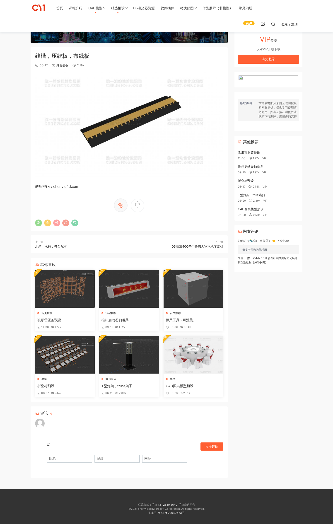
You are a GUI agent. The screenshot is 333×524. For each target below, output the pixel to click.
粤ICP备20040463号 (171, 512)
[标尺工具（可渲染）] (193, 289)
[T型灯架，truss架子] (129, 355)
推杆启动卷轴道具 (115, 320)
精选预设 (118, 8)
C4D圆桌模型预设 (179, 386)
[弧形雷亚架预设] (65, 289)
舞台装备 (62, 65)
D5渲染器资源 (144, 8)
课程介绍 (75, 8)
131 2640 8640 (167, 504)
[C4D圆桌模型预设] (193, 355)
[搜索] (273, 24)
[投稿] (263, 24)
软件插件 (167, 8)
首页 (59, 8)
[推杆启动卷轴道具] (129, 289)
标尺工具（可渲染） (181, 320)
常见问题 (245, 8)
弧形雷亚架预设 (49, 320)
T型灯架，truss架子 (116, 386)
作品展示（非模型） (217, 8)
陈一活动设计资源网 (38, 8)
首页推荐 (46, 313)
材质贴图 (187, 8)
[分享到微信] (38, 223)
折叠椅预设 (45, 386)
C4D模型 (95, 8)
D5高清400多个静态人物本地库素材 (197, 246)
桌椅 (44, 379)
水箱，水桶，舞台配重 (51, 246)
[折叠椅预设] (65, 355)
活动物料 (111, 313)
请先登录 (268, 59)
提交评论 (211, 446)
